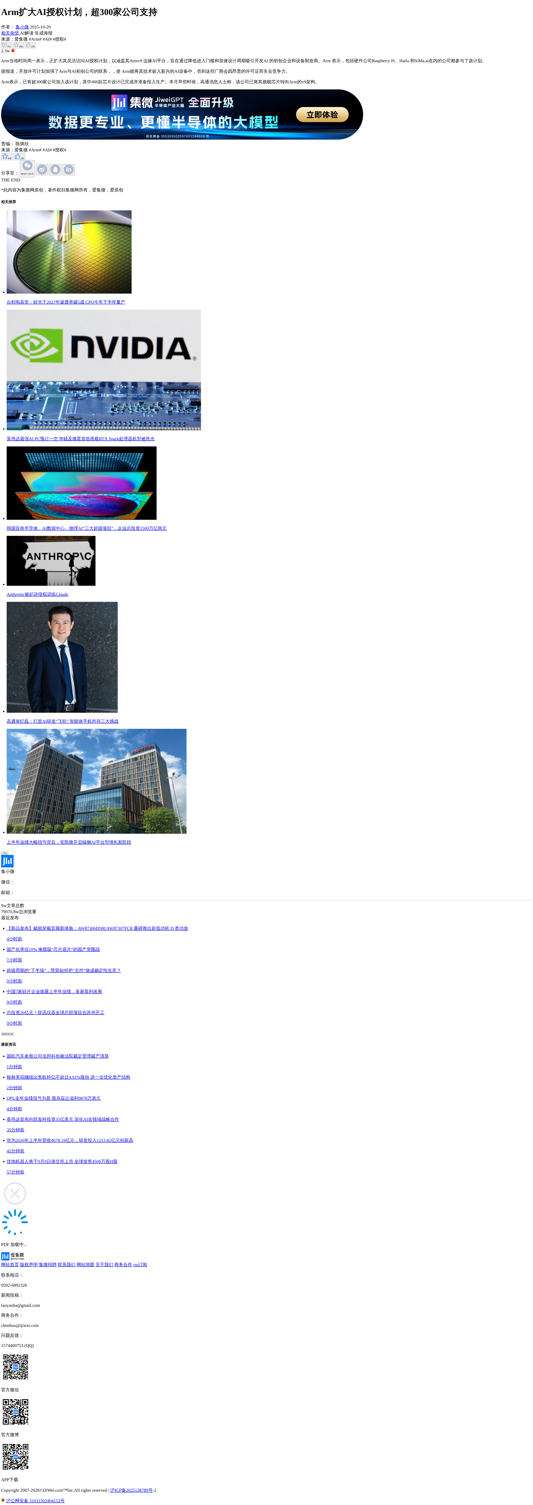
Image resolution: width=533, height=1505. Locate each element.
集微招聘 (48, 1264)
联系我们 (67, 1264)
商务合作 (123, 1264)
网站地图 (85, 1264)
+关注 (4, 853)
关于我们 (104, 1264)
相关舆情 (10, 32)
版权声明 (29, 1264)
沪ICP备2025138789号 (131, 1490)
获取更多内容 (7, 1034)
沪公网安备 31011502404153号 (35, 1500)
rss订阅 (140, 1264)
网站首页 (10, 1264)
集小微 (22, 26)
